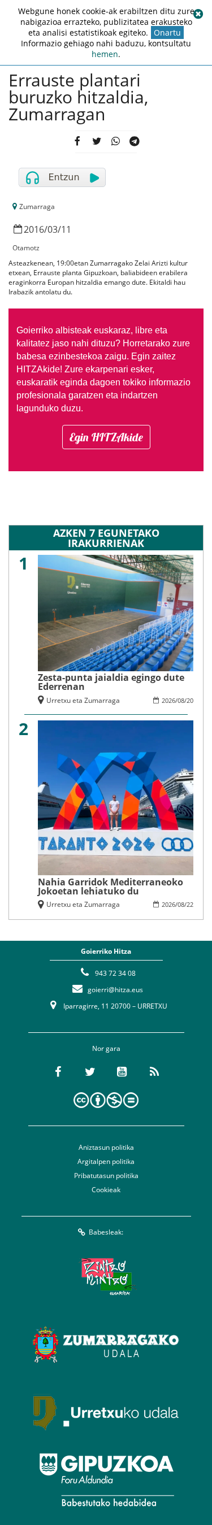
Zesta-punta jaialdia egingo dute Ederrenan (111, 682)
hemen (105, 54)
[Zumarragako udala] (106, 1344)
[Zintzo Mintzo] (106, 1276)
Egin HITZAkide (106, 437)
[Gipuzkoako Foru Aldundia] (106, 1480)
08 (181, 700)
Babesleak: (106, 1232)
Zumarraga (37, 206)
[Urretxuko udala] (106, 1412)
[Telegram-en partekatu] (134, 142)
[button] (197, 14)
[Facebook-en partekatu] (77, 142)
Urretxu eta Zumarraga (83, 700)
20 (190, 700)
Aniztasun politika (106, 1147)
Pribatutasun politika (106, 1175)
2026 (168, 700)
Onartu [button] (167, 32)
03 (52, 229)
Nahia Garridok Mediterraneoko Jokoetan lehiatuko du (110, 886)
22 (190, 904)
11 (66, 229)
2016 (34, 229)
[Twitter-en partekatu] (96, 142)
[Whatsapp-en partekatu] (115, 142)
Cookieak (106, 1189)
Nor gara (106, 1048)
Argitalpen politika (106, 1161)
